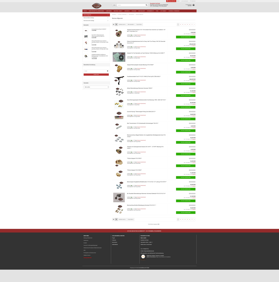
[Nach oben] (275, 279)
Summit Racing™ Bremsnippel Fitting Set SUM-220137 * (141, 111)
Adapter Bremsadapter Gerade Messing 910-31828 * (140, 64)
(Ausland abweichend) (141, 35)
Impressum (86, 240)
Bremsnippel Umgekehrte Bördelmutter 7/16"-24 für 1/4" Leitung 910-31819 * (146, 182)
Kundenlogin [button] (185, 1)
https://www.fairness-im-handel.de (163, 256)
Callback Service (87, 255)
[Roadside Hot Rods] (97, 5)
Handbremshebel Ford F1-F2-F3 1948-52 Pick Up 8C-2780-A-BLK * (144, 76)
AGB (84, 250)
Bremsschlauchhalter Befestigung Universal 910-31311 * (141, 205)
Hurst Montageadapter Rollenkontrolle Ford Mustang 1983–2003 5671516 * (146, 100)
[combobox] (122, 24)
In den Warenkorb (185, 37)
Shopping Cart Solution (134, 267)
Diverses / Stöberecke (174, 10)
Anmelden (96, 74)
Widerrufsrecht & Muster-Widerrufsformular (93, 247)
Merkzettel (193, 1)
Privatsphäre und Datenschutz (90, 252)
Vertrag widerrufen (171, 0)
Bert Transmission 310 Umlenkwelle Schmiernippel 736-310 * (142, 123)
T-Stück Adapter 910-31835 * (134, 158)
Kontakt (85, 242)
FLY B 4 (85, 10)
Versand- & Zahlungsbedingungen (90, 245)
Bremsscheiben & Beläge (89, 17)
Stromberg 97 (150, 10)
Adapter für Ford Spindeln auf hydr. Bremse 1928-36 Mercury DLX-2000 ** (146, 53)
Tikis (157, 10)
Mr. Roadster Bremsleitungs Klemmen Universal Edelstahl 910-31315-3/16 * (146, 193)
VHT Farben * (163, 10)
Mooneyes (127, 10)
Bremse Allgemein (87, 14)
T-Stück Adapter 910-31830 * (134, 170)
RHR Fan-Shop (141, 10)
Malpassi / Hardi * (118, 10)
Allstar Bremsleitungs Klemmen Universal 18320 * (140, 88)
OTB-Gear (134, 10)
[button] (178, 1)
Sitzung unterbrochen (88, 237)
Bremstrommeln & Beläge (89, 20)
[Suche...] (146, 5)
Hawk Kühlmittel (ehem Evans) (96, 10)
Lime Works (109, 10)
